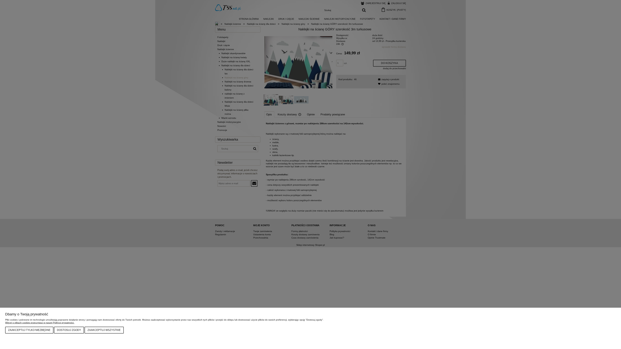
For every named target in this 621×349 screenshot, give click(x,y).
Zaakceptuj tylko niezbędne (29, 329)
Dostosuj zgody (69, 329)
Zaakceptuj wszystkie (104, 329)
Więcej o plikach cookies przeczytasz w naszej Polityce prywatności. (39, 322)
